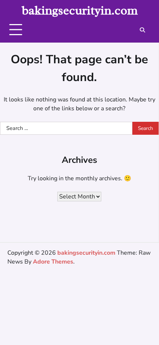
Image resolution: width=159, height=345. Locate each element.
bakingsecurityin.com (80, 10)
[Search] (142, 30)
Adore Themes (53, 262)
